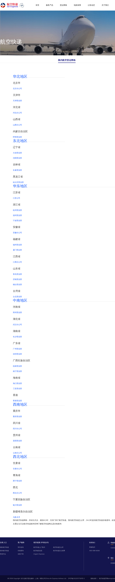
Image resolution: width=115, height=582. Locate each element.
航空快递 (20, 520)
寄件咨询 (21, 547)
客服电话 (92, 547)
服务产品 (49, 5)
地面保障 (77, 5)
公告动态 (91, 5)
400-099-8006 (94, 550)
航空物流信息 (37, 550)
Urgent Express (38, 554)
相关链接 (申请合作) (41, 542)
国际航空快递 (4, 547)
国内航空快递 (4, 550)
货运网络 (63, 5)
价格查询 (21, 550)
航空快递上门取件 (39, 547)
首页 (37, 5)
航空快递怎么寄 (58, 547)
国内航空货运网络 (67, 60)
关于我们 (105, 5)
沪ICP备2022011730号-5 (76, 578)
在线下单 (21, 554)
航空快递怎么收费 (59, 550)
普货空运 (3, 554)
